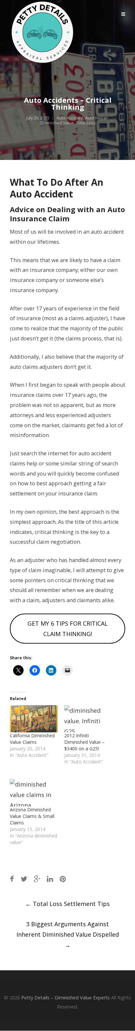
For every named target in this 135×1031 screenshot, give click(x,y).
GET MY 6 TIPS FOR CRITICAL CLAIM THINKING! (68, 628)
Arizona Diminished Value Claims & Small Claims (32, 816)
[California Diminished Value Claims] (34, 718)
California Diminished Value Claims (32, 738)
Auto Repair (96, 118)
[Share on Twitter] (24, 878)
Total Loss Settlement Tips (67, 904)
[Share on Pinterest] (63, 878)
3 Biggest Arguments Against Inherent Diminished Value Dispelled (67, 934)
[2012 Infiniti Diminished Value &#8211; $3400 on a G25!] (88, 718)
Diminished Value (57, 122)
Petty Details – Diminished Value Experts (65, 997)
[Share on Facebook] (12, 878)
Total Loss (86, 122)
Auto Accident (69, 118)
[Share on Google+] (37, 878)
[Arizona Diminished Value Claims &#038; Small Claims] (34, 792)
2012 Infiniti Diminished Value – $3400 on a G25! (84, 742)
